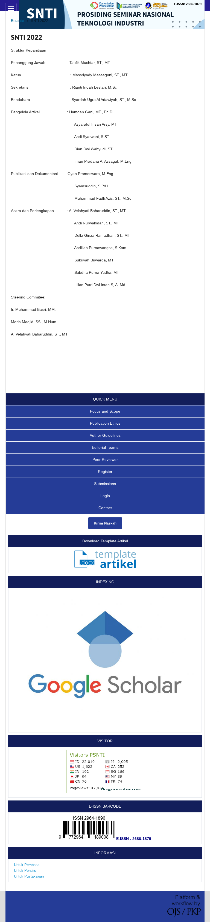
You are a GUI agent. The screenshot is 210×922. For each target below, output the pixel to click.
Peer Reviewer (105, 459)
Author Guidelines (105, 435)
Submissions (105, 483)
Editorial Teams (105, 447)
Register (105, 471)
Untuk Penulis (25, 871)
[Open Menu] (10, 8)
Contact (105, 508)
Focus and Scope (105, 411)
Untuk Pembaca (26, 865)
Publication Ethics (105, 423)
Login (105, 496)
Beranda (17, 21)
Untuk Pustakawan (29, 876)
